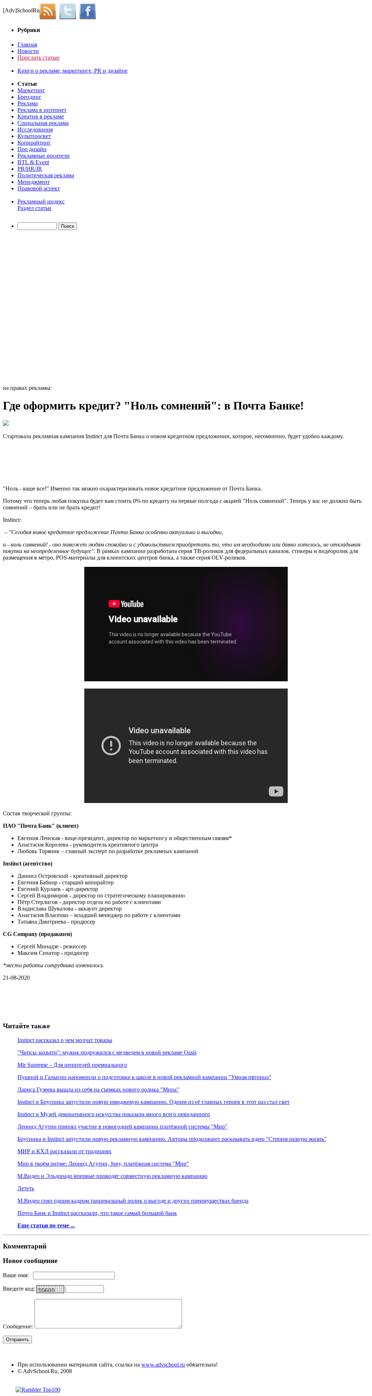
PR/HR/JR (29, 169)
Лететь (25, 1188)
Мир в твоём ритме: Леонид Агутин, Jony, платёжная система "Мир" (103, 1164)
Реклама (27, 103)
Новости (28, 51)
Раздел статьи (34, 208)
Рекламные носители (43, 156)
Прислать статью (38, 58)
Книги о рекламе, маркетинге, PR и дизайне (72, 71)
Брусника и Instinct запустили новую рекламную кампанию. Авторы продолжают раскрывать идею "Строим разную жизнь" (172, 1139)
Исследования (35, 129)
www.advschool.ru (163, 1364)
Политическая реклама (45, 175)
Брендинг (29, 97)
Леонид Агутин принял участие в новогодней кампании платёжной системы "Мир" (122, 1126)
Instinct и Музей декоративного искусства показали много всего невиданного (113, 1114)
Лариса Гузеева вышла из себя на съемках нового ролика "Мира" (98, 1089)
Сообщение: (19, 1326)
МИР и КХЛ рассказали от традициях (64, 1151)
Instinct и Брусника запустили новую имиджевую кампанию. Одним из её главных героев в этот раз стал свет (153, 1102)
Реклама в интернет (41, 110)
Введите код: (19, 1289)
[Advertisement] (44, 308)
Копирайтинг (34, 143)
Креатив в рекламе (40, 116)
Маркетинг (31, 90)
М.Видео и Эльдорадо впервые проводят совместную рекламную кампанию (112, 1176)
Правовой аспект (38, 188)
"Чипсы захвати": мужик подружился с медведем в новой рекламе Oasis (107, 1052)
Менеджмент (33, 182)
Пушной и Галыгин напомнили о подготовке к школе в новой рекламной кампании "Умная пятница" (144, 1077)
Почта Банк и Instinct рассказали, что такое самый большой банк (97, 1213)
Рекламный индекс (41, 201)
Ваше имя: (18, 1275)
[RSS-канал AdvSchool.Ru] (50, 10)
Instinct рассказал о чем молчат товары (64, 1040)
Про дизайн (31, 149)
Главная (27, 44)
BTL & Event (33, 162)
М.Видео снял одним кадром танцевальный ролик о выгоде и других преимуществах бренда (132, 1201)
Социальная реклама (43, 123)
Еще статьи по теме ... (46, 1225)
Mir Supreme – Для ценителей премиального (72, 1065)
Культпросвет (34, 136)
